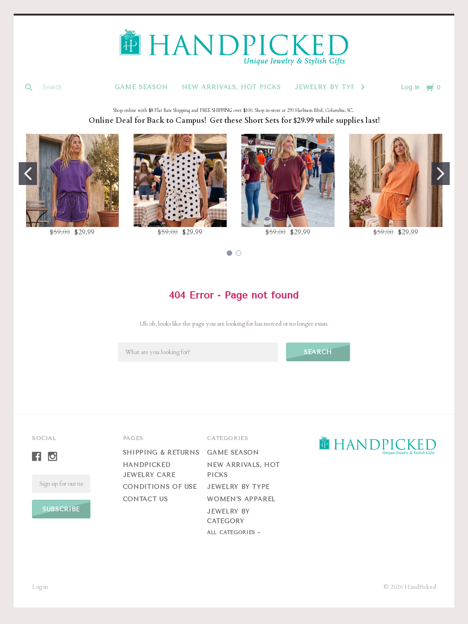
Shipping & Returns (161, 452)
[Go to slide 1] (28, 173)
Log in (410, 87)
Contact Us (145, 499)
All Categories (232, 532)
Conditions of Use (160, 486)
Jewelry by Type (327, 87)
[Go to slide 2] (440, 173)
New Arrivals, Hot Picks (231, 87)
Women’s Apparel (241, 499)
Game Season (141, 87)
